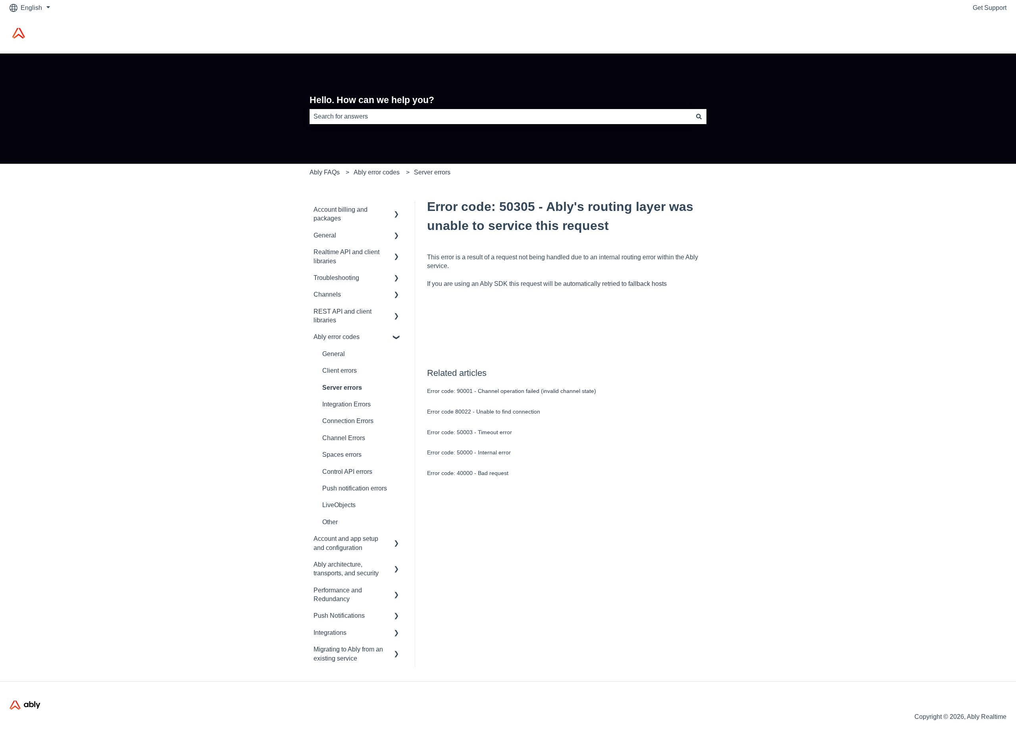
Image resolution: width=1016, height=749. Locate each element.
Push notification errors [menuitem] (354, 488)
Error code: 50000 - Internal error (469, 452)
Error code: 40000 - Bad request (467, 473)
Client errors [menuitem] (339, 370)
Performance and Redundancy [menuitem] (338, 594)
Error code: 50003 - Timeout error (469, 432)
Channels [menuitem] (327, 294)
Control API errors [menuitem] (347, 471)
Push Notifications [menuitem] (339, 615)
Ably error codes (377, 172)
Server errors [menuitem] (342, 387)
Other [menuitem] (330, 522)
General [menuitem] (325, 235)
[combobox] (500, 116)
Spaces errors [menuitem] (342, 454)
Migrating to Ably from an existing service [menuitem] (348, 653)
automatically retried (591, 283)
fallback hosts (647, 283)
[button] (396, 210)
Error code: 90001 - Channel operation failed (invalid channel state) (511, 391)
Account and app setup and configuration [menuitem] (346, 543)
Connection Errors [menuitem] (347, 421)
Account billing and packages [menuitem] (341, 214)
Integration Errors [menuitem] (346, 404)
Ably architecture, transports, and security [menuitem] (346, 569)
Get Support (989, 7)
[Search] (698, 116)
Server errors (432, 172)
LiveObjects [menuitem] (339, 505)
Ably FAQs (325, 172)
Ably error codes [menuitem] (337, 336)
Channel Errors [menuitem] (343, 438)
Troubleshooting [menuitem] (336, 277)
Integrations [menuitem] (330, 632)
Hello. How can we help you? (372, 100)
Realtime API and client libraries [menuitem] (346, 256)
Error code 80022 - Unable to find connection (483, 411)
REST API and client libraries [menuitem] (342, 316)
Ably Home (983, 34)
